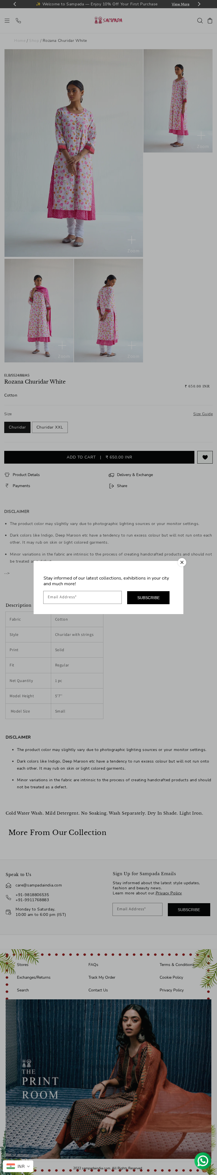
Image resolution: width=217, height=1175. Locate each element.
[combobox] (18, 1166)
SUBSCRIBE (148, 597)
